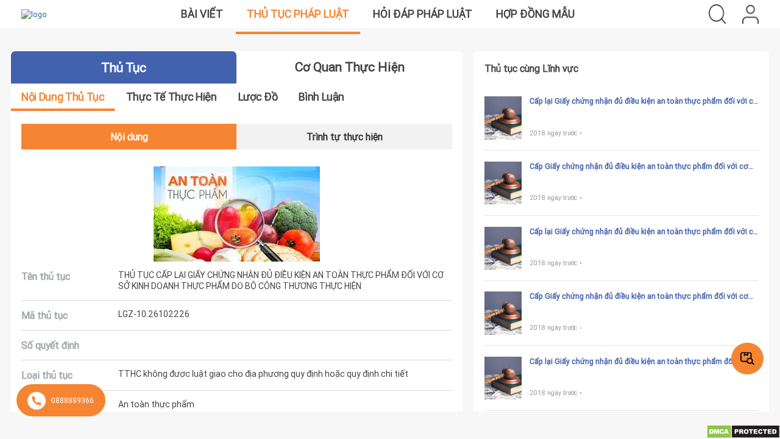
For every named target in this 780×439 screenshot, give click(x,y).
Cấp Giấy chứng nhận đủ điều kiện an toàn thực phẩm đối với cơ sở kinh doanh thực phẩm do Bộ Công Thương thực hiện (639, 166)
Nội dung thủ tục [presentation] (62, 97)
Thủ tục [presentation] (123, 68)
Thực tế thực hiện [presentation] (171, 97)
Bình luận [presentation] (321, 97)
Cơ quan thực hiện (350, 67)
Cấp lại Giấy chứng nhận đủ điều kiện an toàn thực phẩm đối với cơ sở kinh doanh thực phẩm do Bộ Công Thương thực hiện (644, 101)
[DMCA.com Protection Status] (743, 430)
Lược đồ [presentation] (257, 97)
